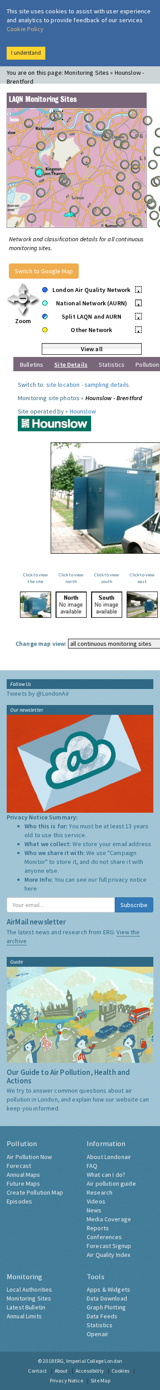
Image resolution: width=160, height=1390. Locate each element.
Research (99, 1192)
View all (92, 349)
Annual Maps (23, 1175)
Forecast (19, 1166)
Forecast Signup (109, 1246)
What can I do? (106, 1175)
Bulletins (31, 365)
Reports (98, 1228)
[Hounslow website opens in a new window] (54, 423)
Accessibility (90, 1370)
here (30, 888)
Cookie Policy (25, 29)
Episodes (19, 1201)
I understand (26, 53)
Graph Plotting (106, 1307)
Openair (97, 1334)
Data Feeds (102, 1316)
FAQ (92, 1166)
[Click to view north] (71, 605)
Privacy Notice (66, 1380)
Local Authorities (29, 1289)
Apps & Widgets (108, 1289)
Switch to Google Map (44, 271)
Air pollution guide (111, 1183)
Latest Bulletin (26, 1307)
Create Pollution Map (35, 1192)
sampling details (106, 385)
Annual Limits (24, 1316)
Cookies (120, 1370)
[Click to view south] (106, 605)
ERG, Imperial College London (88, 1361)
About (61, 1370)
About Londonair (109, 1157)
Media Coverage (109, 1219)
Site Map (100, 1380)
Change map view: (41, 644)
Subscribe (134, 905)
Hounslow (83, 411)
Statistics (111, 365)
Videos (96, 1201)
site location (63, 385)
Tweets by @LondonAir (38, 693)
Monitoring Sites (29, 1298)
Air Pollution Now (29, 1157)
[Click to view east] (142, 605)
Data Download (107, 1298)
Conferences (104, 1237)
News (94, 1210)
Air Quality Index (108, 1255)
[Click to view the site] (35, 605)
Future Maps (23, 1183)
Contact (37, 1370)
